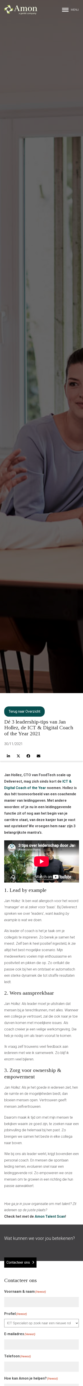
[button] (70, 10)
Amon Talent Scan (50, 1216)
